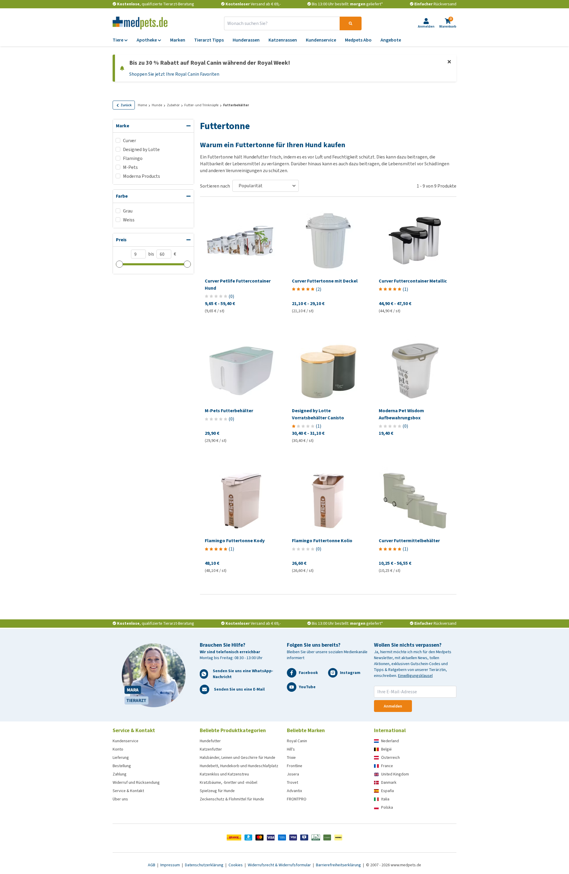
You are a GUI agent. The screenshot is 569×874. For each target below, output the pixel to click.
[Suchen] (351, 23)
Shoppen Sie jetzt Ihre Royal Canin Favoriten (174, 74)
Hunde (157, 105)
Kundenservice (125, 741)
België (386, 749)
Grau (127, 211)
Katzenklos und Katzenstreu (224, 774)
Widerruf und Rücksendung (136, 782)
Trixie (291, 757)
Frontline (294, 766)
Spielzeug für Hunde (217, 791)
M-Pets (130, 167)
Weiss (129, 220)
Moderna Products (141, 176)
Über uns (120, 799)
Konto (118, 749)
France (387, 766)
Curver (129, 140)
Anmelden (393, 706)
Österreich (390, 757)
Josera (293, 774)
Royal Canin (297, 741)
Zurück (126, 105)
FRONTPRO (296, 799)
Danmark (389, 782)
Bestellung (122, 766)
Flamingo (133, 158)
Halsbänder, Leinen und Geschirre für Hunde (237, 757)
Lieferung (121, 757)
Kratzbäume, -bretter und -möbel (228, 782)
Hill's (291, 749)
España (387, 791)
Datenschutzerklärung (204, 865)
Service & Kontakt (128, 791)
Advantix (294, 791)
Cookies (236, 865)
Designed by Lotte (141, 149)
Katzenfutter (211, 749)
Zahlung (120, 774)
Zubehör (173, 105)
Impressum (170, 865)
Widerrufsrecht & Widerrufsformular (280, 865)
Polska (387, 807)
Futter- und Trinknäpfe (201, 105)
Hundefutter (210, 741)
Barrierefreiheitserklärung (339, 865)
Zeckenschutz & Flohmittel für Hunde (232, 799)
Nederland (390, 741)
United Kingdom (395, 774)
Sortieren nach (215, 186)
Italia (385, 799)
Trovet (292, 782)
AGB (152, 865)
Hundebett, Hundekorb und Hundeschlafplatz (239, 766)
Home (142, 105)
